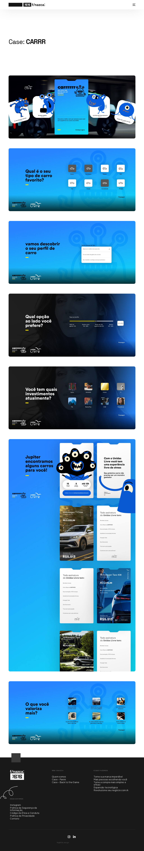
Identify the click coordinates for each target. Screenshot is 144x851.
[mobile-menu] (133, 5)
